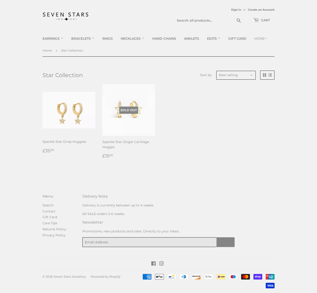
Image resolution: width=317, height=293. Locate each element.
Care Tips (49, 223)
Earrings (51, 38)
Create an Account (261, 9)
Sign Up (226, 242)
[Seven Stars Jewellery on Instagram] (161, 264)
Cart (265, 20)
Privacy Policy (53, 235)
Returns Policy (54, 229)
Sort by (206, 75)
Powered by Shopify (105, 276)
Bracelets (81, 38)
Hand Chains (164, 38)
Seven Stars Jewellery (70, 276)
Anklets (191, 38)
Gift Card (237, 38)
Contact (48, 211)
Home (47, 50)
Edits (212, 38)
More (259, 38)
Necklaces (131, 38)
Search (48, 205)
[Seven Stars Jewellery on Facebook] (153, 264)
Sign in (236, 9)
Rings (107, 38)
